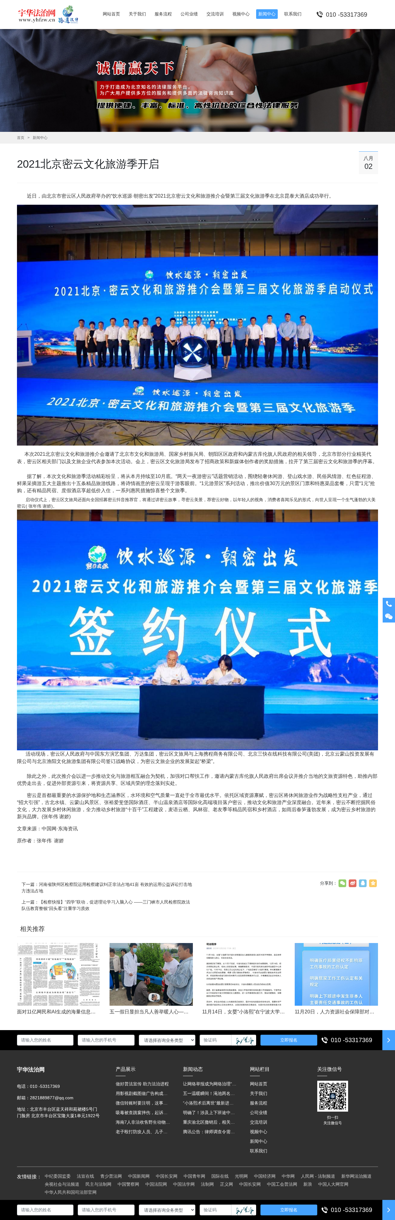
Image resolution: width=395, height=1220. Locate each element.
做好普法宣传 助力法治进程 (142, 1083)
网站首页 (258, 1083)
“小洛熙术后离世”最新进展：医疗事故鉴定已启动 (210, 1103)
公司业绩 (258, 1112)
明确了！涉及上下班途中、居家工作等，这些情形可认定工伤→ (210, 1112)
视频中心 (258, 1131)
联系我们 (258, 1150)
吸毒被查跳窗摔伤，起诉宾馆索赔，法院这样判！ (143, 1112)
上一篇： (106, 905)
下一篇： (107, 887)
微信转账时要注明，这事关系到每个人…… (143, 1103)
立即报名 (288, 1040)
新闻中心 (40, 138)
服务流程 (258, 1103)
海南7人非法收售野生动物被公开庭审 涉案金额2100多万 (143, 1122)
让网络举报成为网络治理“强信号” (210, 1083)
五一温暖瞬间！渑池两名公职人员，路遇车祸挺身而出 (210, 1093)
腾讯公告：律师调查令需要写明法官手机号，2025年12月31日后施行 (210, 1131)
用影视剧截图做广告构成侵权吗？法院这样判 (143, 1093)
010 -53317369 (351, 1040)
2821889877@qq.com (51, 1097)
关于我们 (258, 1093)
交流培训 (258, 1122)
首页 (20, 138)
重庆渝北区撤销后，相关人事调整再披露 (210, 1122)
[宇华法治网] (51, 14)
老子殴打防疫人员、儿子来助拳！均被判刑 (143, 1131)
